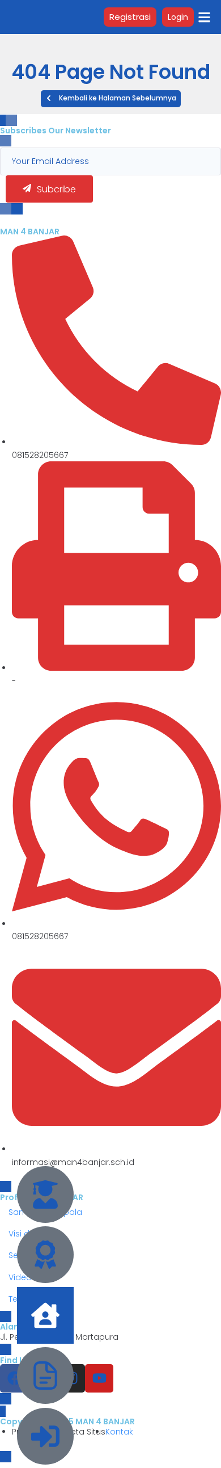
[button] (111, 98)
